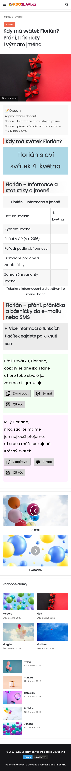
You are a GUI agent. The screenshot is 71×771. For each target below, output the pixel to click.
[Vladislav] (52, 632)
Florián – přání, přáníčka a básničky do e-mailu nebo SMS (33, 128)
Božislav (29, 708)
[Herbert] (18, 602)
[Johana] (12, 728)
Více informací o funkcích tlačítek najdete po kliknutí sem (32, 336)
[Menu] (4, 6)
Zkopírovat (21, 393)
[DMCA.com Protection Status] (35, 759)
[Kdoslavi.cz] (22, 4)
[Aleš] (52, 602)
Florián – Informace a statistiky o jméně (32, 121)
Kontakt (61, 764)
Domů (9, 17)
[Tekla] (12, 666)
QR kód (18, 404)
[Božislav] (12, 713)
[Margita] (18, 632)
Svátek (19, 17)
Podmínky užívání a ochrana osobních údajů (30, 764)
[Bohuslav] (12, 697)
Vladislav (42, 644)
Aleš (39, 613)
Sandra (28, 677)
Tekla (27, 662)
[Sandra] (12, 682)
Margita (7, 644)
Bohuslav (29, 693)
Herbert (7, 613)
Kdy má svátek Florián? (21, 116)
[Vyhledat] (66, 6)
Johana (28, 724)
